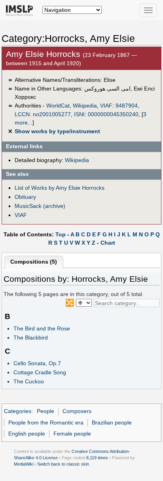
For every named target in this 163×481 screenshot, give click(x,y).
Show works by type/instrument (57, 131)
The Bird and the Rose (41, 328)
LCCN (22, 114)
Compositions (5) (33, 261)
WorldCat (58, 105)
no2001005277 (52, 114)
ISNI (79, 114)
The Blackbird (30, 337)
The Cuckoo (28, 381)
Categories (17, 411)
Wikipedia (85, 105)
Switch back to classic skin (63, 464)
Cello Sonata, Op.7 (37, 363)
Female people (72, 433)
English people (26, 433)
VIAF (106, 105)
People (45, 411)
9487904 (127, 105)
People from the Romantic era (45, 422)
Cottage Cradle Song (39, 372)
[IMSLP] (21, 10)
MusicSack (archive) (40, 206)
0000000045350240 (113, 114)
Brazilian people (112, 422)
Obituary (25, 197)
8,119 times (97, 457)
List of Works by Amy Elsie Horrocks (59, 188)
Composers (77, 411)
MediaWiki (23, 464)
